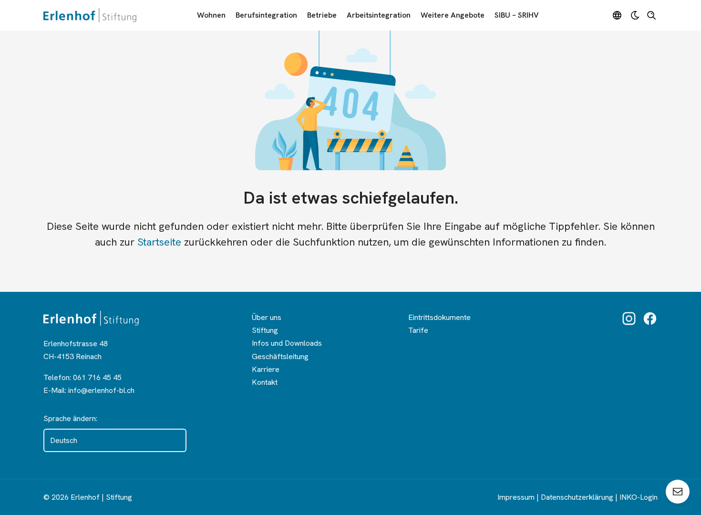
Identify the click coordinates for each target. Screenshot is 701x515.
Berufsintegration (266, 15)
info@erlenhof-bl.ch (101, 390)
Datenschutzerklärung (577, 497)
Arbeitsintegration (379, 15)
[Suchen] (651, 15)
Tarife (418, 330)
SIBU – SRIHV (517, 15)
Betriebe (322, 15)
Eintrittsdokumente (439, 317)
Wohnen (211, 15)
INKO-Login (638, 497)
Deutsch (63, 440)
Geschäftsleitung (280, 356)
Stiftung (265, 330)
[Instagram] (629, 318)
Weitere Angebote (453, 15)
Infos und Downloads (287, 343)
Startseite (159, 242)
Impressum (516, 497)
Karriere (265, 369)
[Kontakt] (678, 492)
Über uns (266, 317)
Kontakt (265, 382)
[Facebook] (650, 318)
